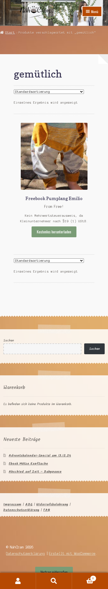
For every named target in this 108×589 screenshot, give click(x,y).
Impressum (12, 504)
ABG (28, 504)
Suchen (8, 340)
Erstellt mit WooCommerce (72, 553)
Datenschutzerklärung (21, 510)
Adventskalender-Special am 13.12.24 (40, 455)
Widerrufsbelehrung (52, 504)
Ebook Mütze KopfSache (28, 463)
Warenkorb (83, 577)
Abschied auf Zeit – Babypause (35, 471)
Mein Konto (18, 581)
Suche (54, 581)
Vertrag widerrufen (54, 572)
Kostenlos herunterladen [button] (54, 231)
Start (10, 32)
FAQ (46, 510)
